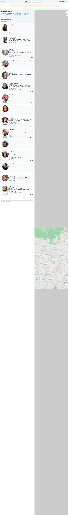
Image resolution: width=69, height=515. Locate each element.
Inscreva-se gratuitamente (6, 19)
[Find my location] (67, 15)
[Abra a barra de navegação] (67, 1)
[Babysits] (3, 1)
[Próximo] (24, 198)
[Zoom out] (67, 13)
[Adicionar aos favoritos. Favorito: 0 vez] (32, 106)
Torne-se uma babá (62, 1)
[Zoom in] (67, 12)
